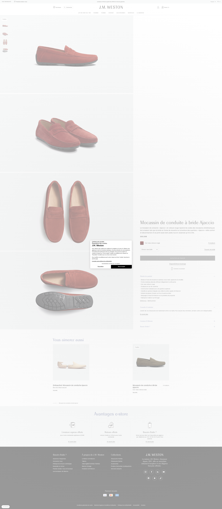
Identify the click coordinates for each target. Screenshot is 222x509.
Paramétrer (101, 266)
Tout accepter (121, 266)
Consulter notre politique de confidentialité (102, 261)
